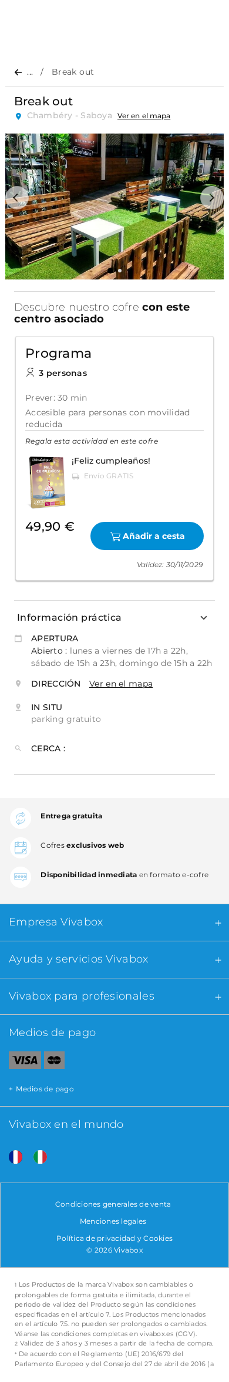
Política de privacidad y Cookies (114, 1238)
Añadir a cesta (154, 536)
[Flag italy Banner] (36, 1157)
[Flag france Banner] (11, 1157)
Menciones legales (113, 1221)
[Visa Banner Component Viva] (20, 1062)
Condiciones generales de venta (113, 1204)
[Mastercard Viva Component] (54, 1062)
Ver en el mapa (143, 115)
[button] (17, 197)
